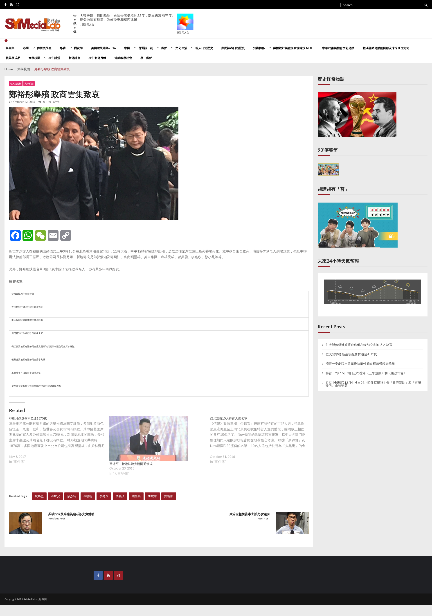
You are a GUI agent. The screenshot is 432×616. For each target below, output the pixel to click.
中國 (127, 48)
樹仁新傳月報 (97, 58)
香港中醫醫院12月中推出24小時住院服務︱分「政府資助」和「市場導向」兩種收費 (373, 379)
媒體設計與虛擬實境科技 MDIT (293, 48)
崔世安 (55, 496)
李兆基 (103, 496)
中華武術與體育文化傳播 (338, 48)
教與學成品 (13, 58)
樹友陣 (78, 48)
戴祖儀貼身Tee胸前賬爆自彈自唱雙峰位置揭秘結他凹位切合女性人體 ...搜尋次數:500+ (126, 22)
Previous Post (56, 518)
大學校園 (34, 58)
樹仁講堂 (54, 58)
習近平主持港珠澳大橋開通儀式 (131, 464)
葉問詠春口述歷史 (233, 48)
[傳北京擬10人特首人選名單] (260, 443)
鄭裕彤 (168, 496)
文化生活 (181, 48)
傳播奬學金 (44, 48)
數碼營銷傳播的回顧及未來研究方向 (386, 48)
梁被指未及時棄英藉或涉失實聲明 (71, 514)
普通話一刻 (145, 48)
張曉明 (87, 496)
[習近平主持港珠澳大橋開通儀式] (148, 438)
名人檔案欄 (15, 83)
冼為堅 (39, 496)
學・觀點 (146, 58)
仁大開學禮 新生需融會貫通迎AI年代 (351, 350)
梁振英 (136, 496)
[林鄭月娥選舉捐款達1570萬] (59, 443)
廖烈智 (71, 496)
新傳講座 (74, 58)
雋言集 (10, 48)
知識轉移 (259, 48)
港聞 (26, 48)
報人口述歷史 (204, 48)
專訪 (63, 48)
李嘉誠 (120, 496)
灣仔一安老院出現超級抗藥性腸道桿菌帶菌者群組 (360, 359)
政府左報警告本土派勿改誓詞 (250, 514)
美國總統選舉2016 (103, 48)
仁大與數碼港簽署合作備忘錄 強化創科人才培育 (359, 340)
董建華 (152, 496)
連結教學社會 (123, 58)
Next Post (264, 518)
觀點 (164, 48)
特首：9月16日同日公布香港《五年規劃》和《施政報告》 (366, 369)
